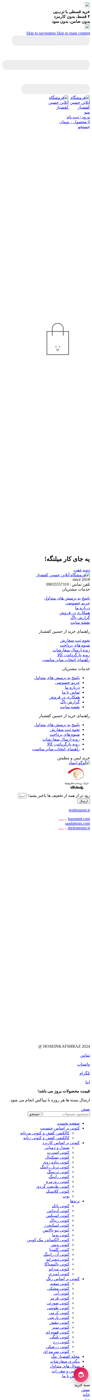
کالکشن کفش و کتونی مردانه (45, 1133)
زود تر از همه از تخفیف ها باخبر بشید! (58, 795)
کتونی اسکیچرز (57, 1225)
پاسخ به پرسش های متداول (67, 598)
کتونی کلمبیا (59, 1249)
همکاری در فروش (74, 613)
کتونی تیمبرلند (58, 1259)
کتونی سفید (60, 1283)
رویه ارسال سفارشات (71, 650)
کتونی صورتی (58, 1303)
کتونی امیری (59, 1274)
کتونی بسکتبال (57, 1157)
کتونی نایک (61, 1206)
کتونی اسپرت (58, 1152)
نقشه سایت (80, 622)
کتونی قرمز (60, 1298)
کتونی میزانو (59, 1269)
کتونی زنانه (50, 880)
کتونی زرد (61, 1342)
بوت (66, 1196)
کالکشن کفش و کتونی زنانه (46, 1138)
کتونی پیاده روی (56, 1162)
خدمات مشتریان (76, 589)
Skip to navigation (41, 33)
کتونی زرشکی (58, 1347)
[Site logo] (79, 107)
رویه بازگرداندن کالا (73, 655)
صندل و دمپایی (57, 1147)
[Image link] (63, 575)
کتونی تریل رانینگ (55, 1167)
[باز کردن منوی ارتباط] (81, 1374)
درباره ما (82, 608)
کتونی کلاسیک (58, 1191)
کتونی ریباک (60, 1220)
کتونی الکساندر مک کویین (48, 1240)
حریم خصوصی (77, 603)
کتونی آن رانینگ (56, 1254)
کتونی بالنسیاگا (57, 1264)
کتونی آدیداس (58, 1211)
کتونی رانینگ (59, 1177)
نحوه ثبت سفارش (75, 640)
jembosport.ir (79, 810)
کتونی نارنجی (59, 1317)
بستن (85, 1109)
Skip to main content (73, 33)
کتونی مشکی (58, 1288)
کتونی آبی (61, 1293)
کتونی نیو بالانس (56, 1230)
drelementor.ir (79, 828)
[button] (46, 589)
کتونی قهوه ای (57, 1332)
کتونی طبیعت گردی (53, 1186)
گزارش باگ (80, 617)
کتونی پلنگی (60, 1337)
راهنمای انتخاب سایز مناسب (66, 660)
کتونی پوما (61, 1235)
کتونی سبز (61, 1327)
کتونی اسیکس (58, 1215)
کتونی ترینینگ (58, 1172)
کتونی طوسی (58, 1308)
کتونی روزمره (58, 1181)
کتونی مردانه (61, 905)
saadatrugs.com (77, 823)
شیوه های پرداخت (75, 645)
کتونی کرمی (59, 1313)
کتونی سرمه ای (56, 1351)
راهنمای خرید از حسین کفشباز (64, 631)
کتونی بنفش (59, 1322)
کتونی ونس (60, 1245)
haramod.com (79, 819)
